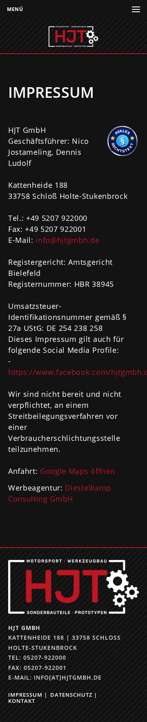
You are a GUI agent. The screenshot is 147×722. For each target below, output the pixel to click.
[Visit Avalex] (122, 154)
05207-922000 (44, 657)
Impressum (25, 694)
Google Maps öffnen (77, 471)
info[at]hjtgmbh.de (68, 677)
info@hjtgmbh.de (67, 240)
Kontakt (21, 700)
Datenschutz (71, 694)
